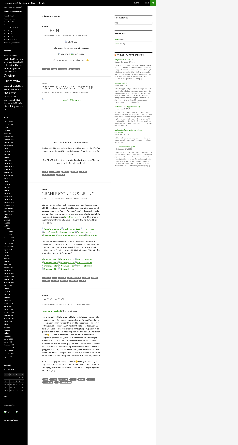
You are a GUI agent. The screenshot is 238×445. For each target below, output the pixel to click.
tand (9, 103)
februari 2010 (8, 267)
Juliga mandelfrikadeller (124, 60)
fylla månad (10, 65)
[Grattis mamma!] (71, 118)
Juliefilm (17, 86)
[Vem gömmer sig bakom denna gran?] (58, 232)
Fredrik (20, 62)
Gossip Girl (64, 379)
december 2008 (9, 309)
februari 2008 (8, 339)
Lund (9, 89)
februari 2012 (8, 196)
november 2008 (9, 312)
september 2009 (9, 282)
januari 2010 (8, 270)
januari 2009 (8, 306)
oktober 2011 (8, 208)
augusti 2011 (8, 214)
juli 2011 (6, 217)
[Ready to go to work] (51, 228)
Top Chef (91, 379)
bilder (7, 58)
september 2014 (9, 125)
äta (5, 109)
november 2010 (9, 241)
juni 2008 (7, 327)
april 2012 (7, 190)
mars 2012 (7, 193)
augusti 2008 (8, 321)
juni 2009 (7, 291)
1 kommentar (81, 198)
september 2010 (9, 247)
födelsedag (55, 172)
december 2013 (9, 137)
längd (13, 89)
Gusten (86, 278)
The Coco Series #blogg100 (125, 147)
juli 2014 (6, 128)
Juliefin (50, 30)
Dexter (53, 379)
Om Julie (146, 3)
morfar (64, 281)
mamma (84, 172)
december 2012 (9, 166)
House (73, 379)
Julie (54, 69)
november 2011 (9, 205)
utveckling (10, 106)
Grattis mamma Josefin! (67, 87)
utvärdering (66, 382)
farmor (6, 62)
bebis (15, 56)
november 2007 (9, 348)
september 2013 (9, 146)
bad (11, 56)
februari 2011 (8, 232)
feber (10, 62)
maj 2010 (7, 259)
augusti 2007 (8, 357)
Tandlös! (11, 22)
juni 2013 (7, 151)
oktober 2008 (8, 315)
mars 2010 (7, 265)
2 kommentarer (81, 35)
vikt (17, 106)
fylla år (19, 65)
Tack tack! (53, 299)
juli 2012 (6, 181)
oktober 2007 (8, 351)
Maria (6, 28)
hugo (6, 86)
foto (16, 62)
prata (9, 100)
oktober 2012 (8, 172)
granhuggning (74, 278)
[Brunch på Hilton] (50, 259)
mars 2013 (7, 160)
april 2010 (7, 262)
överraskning (49, 175)
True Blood (48, 382)
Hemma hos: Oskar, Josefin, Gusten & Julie (24, 3)
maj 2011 (7, 223)
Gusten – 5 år (12, 40)
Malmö (55, 281)
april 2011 (7, 226)
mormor (74, 281)
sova (18, 99)
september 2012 (9, 175)
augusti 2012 (8, 178)
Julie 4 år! (11, 25)
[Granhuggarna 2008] (71, 228)
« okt (5, 396)
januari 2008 (8, 342)
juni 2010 (7, 256)
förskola (17, 69)
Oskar (44, 83)
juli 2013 (6, 148)
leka (5, 89)
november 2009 (9, 276)
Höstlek (10, 34)
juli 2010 (6, 253)
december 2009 (9, 273)
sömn (5, 103)
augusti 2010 (8, 250)
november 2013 (9, 140)
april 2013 (7, 157)
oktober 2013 (8, 143)
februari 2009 (8, 303)
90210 (45, 379)
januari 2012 (8, 199)
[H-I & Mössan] (87, 228)
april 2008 (7, 333)
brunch (62, 278)
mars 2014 (7, 134)
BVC (12, 59)
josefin (68, 35)
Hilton (94, 278)
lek (22, 86)
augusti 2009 (8, 285)
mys (19, 97)
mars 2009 (7, 300)
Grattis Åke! (14, 28)
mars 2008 (7, 336)
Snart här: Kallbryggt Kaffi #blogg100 (129, 106)
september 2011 (9, 211)
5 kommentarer (81, 92)
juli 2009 (6, 288)
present (61, 175)
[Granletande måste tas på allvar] (70, 235)
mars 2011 (7, 229)
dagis (17, 59)
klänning (63, 69)
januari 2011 (8, 235)
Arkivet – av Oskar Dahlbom (130, 55)
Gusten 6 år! (12, 19)
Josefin (45, 26)
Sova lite (11, 37)
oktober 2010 (8, 244)
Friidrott (11, 16)
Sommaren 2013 (121, 83)
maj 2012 (7, 187)
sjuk (13, 100)
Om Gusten (135, 3)
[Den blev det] (91, 235)
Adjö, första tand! (14, 43)
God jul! (11, 31)
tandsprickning (15, 103)
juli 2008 (6, 324)
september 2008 (9, 318)
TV (57, 382)
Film (14, 62)
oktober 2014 (8, 122)
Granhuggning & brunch (69, 193)
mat (6, 92)
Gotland (7, 71)
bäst (45, 172)
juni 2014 (7, 131)
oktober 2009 (8, 279)
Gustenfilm (12, 81)
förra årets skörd (71, 217)
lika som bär (74, 69)
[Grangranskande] (82, 232)
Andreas (47, 278)
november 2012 (9, 169)
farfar (21, 59)
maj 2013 (7, 154)
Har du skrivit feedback (51, 311)
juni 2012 (7, 184)
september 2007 (9, 354)
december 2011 (9, 202)
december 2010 (9, 238)
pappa (5, 100)
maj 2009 (7, 294)
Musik (15, 97)
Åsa (55, 278)
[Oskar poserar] (49, 235)
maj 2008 (7, 330)
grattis (66, 172)
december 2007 (9, 345)
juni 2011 (7, 220)
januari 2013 (8, 163)
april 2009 (7, 297)
